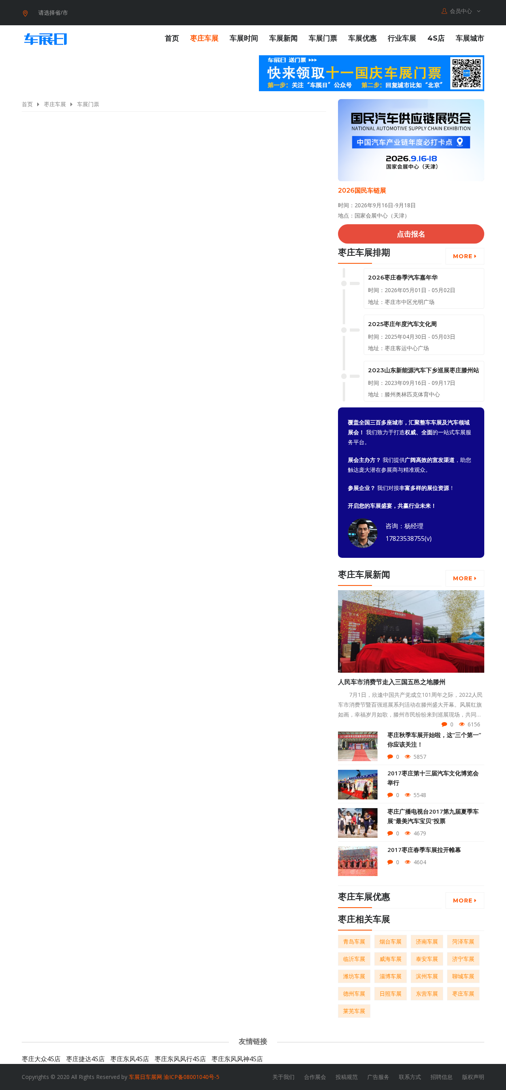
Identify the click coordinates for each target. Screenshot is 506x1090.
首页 (172, 38)
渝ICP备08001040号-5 (191, 1077)
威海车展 (391, 958)
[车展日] (45, 39)
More (463, 256)
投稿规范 (347, 1077)
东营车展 (427, 993)
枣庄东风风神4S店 (237, 1058)
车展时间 (244, 38)
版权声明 (473, 1077)
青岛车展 (354, 941)
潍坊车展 (354, 976)
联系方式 (410, 1077)
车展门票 (323, 38)
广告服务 (378, 1077)
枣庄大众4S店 (41, 1058)
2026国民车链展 (362, 190)
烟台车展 (391, 941)
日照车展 (391, 993)
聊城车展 (463, 976)
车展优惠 (362, 38)
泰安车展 (427, 958)
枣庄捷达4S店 (85, 1058)
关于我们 (283, 1077)
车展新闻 (283, 38)
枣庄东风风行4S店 (180, 1058)
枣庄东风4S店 (129, 1058)
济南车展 (427, 941)
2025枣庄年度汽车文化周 (402, 324)
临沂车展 (354, 958)
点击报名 (411, 233)
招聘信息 (441, 1077)
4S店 (436, 38)
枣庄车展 (204, 38)
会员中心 (462, 11)
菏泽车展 (463, 941)
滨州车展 (427, 976)
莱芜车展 (354, 1011)
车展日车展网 (145, 1077)
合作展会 (315, 1077)
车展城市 (470, 38)
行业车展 (402, 38)
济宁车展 (463, 958)
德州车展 (354, 993)
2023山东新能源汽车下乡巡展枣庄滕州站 (423, 370)
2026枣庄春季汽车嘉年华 (403, 277)
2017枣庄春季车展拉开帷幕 (424, 850)
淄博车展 (391, 976)
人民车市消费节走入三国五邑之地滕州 (392, 682)
